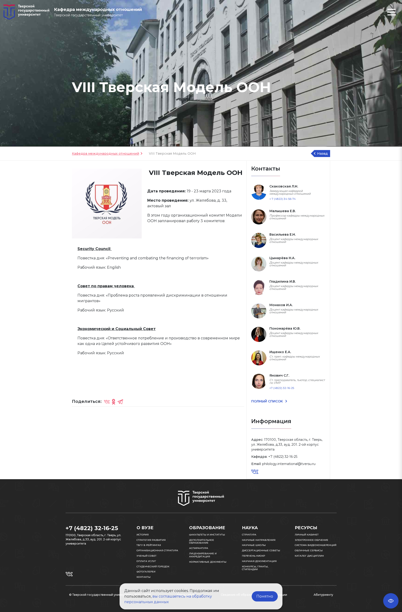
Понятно (264, 596)
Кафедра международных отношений (105, 153)
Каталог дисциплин (309, 555)
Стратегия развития (151, 540)
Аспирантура (198, 548)
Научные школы (254, 545)
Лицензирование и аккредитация (203, 555)
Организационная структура (157, 550)
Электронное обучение (311, 540)
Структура (249, 534)
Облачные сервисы (309, 550)
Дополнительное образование (201, 541)
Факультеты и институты (207, 534)
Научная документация (259, 561)
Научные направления (258, 540)
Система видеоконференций (315, 545)
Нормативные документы (207, 561)
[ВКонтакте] (107, 401)
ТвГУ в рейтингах (149, 545)
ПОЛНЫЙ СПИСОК (267, 401)
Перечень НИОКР (253, 555)
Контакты (144, 577)
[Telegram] (120, 401)
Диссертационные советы (261, 550)
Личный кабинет (307, 534)
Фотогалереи (146, 571)
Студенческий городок (153, 566)
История (143, 534)
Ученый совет (147, 555)
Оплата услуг (146, 561)
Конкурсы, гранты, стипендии (255, 568)
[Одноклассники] (113, 401)
